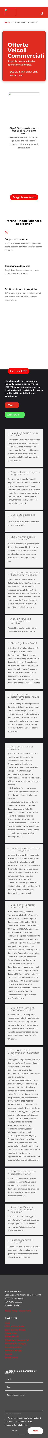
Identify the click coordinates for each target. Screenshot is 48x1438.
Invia (35, 1430)
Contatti (8, 1354)
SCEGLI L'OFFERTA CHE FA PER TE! (24, 73)
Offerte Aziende (12, 1336)
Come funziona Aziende (15, 1329)
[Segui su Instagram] (26, 4)
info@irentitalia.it (12, 1305)
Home (7, 1322)
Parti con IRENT (18, 371)
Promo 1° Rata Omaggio (15, 1343)
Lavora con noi (11, 1357)
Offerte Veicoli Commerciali (17, 1340)
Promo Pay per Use (13, 1347)
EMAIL (10, 405)
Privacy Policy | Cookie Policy (18, 1310)
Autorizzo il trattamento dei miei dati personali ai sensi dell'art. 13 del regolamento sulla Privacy (23, 1421)
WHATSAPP (13, 415)
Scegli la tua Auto (24, 197)
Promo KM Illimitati (13, 1350)
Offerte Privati (11, 1333)
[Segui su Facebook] (22, 4)
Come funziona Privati (14, 1326)
